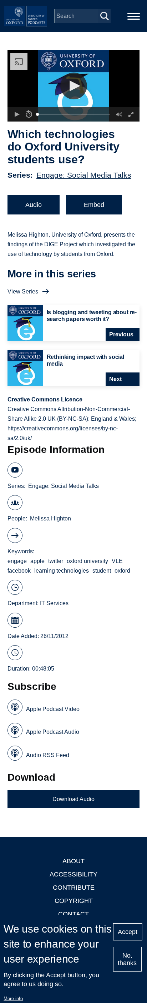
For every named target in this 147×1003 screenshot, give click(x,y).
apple (37, 561)
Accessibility (73, 874)
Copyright (74, 900)
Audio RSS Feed (47, 755)
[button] (73, 86)
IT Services (54, 603)
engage (17, 561)
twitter (55, 561)
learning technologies (61, 571)
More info (13, 998)
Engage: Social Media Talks (83, 175)
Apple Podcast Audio (52, 732)
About (73, 861)
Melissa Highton (50, 518)
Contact (73, 914)
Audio (33, 204)
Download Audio (73, 799)
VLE (117, 561)
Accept (127, 931)
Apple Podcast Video (53, 709)
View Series (22, 291)
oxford (122, 571)
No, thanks (127, 959)
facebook (19, 571)
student (101, 571)
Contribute (74, 887)
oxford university (87, 561)
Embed (94, 204)
